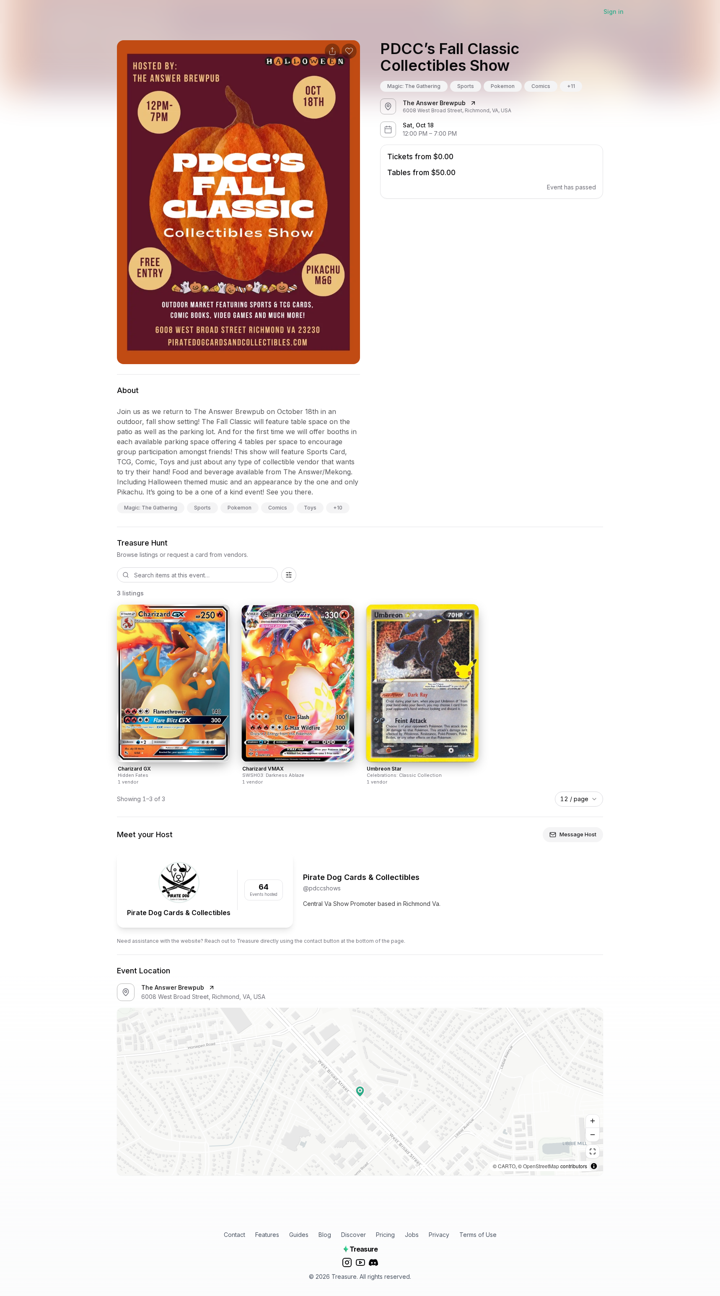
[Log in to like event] (349, 51)
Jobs (412, 1234)
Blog (325, 1234)
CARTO (506, 1165)
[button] (360, 1091)
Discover (353, 1234)
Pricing (385, 1234)
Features (267, 1234)
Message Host (577, 834)
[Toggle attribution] (594, 1166)
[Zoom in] (592, 1121)
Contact (234, 1234)
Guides (298, 1234)
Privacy (439, 1234)
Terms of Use (478, 1234)
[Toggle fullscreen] (592, 1151)
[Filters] (288, 574)
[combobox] (579, 799)
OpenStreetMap (541, 1165)
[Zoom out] (592, 1134)
